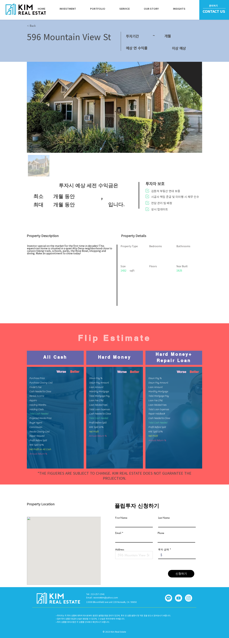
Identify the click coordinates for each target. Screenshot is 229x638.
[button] (124, 8)
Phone (161, 533)
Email (118, 533)
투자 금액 (163, 549)
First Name (121, 518)
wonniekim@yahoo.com (105, 597)
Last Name (164, 518)
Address (119, 549)
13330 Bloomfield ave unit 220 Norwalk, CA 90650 (111, 602)
